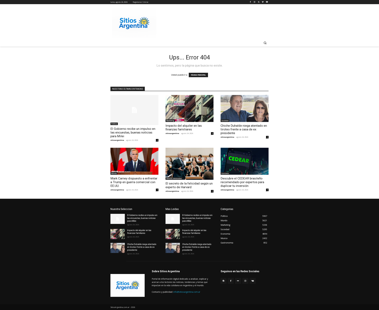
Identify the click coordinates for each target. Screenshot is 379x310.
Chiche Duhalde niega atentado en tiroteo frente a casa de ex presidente (244, 129)
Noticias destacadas (174, 178)
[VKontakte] (253, 281)
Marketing (170, 121)
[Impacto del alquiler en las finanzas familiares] (189, 108)
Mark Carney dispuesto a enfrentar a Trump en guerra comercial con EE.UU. (133, 182)
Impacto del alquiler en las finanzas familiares (184, 127)
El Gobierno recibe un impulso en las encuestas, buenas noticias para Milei (132, 132)
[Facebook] (250, 2)
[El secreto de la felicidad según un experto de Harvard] (189, 164)
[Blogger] (223, 281)
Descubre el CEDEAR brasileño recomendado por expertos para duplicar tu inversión (242, 182)
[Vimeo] (262, 2)
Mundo (114, 173)
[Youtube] (267, 2)
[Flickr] (238, 281)
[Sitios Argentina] (134, 23)
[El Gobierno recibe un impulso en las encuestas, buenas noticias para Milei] (134, 110)
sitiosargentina (117, 140)
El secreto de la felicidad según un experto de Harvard (189, 185)
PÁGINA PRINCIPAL (198, 75)
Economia (225, 173)
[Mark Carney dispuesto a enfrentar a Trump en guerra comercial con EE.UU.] (134, 161)
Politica (114, 124)
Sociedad (224, 121)
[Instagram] (254, 2)
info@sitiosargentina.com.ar (186, 291)
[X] (258, 2)
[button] (265, 42)
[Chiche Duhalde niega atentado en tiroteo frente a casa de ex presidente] (245, 108)
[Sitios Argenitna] (127, 285)
